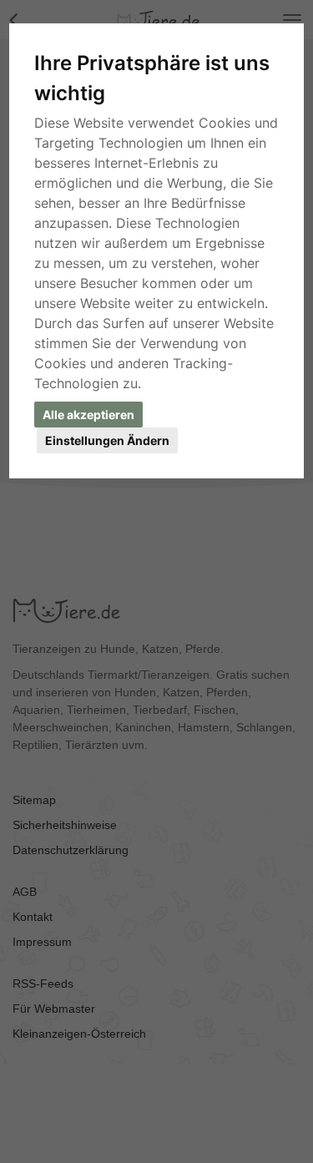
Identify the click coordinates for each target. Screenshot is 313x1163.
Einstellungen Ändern (107, 440)
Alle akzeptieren (88, 414)
